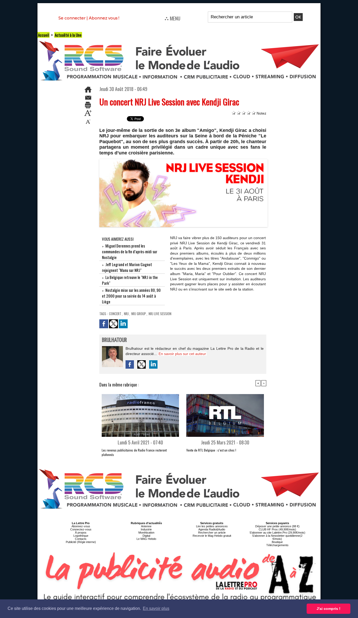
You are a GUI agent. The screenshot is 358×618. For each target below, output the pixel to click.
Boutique (277, 542)
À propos (80, 532)
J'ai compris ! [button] (328, 608)
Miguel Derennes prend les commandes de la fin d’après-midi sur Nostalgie (129, 251)
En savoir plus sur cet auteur (182, 354)
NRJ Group (138, 313)
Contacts (80, 538)
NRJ (126, 313)
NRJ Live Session (160, 313)
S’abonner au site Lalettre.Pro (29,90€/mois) (277, 532)
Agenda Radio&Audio (211, 529)
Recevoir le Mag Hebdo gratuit (212, 535)
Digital (146, 535)
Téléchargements (277, 545)
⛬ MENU (172, 18)
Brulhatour (114, 340)
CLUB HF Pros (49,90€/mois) (277, 529)
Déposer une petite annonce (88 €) (277, 526)
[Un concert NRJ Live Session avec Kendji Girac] (183, 160)
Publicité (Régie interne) (81, 542)
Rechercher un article (212, 532)
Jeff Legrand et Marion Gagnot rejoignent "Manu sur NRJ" (127, 267)
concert (115, 313)
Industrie (146, 529)
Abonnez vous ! (104, 17)
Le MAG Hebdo (146, 538)
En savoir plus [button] (156, 608)
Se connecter (71, 17)
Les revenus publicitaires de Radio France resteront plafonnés (134, 452)
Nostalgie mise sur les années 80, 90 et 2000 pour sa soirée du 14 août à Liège (131, 295)
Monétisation (146, 532)
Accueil (43, 35)
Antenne (146, 526)
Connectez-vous (80, 529)
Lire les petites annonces (212, 526)
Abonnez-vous (81, 526)
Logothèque (80, 535)
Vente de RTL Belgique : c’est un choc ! (211, 450)
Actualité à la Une (68, 35)
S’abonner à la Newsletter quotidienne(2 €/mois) (277, 537)
